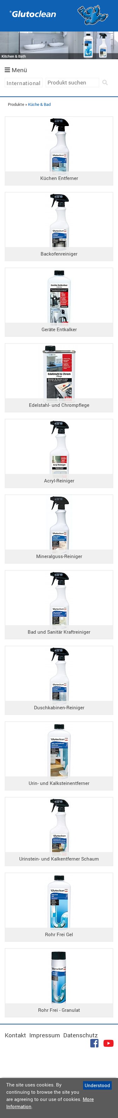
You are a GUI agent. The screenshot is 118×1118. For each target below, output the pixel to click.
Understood (97, 1085)
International (24, 83)
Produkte (16, 104)
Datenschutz (80, 1035)
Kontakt (15, 1035)
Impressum (44, 1035)
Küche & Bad (39, 104)
